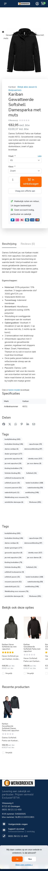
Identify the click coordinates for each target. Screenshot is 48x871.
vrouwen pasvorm (13, 488)
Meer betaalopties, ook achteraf (24, 14)
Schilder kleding (12, 473)
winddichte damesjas (14, 502)
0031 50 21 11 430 (11, 809)
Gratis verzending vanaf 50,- (6, 14)
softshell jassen (12, 483)
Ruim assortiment (35, 12)
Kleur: (11, 166)
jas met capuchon (13, 463)
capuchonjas (35, 444)
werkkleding (32, 492)
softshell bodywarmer (14, 478)
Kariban (12, 86)
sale (40, 156)
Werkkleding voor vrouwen (16, 497)
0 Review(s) (13, 120)
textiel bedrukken (34, 483)
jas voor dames (34, 463)
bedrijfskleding (12, 439)
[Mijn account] (37, 4)
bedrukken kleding (14, 444)
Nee (30, 859)
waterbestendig (35, 488)
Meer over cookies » (24, 865)
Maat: (11, 156)
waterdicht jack (12, 492)
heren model (14, 389)
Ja (17, 859)
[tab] (28, 244)
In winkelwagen (31, 182)
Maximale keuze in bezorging (15, 16)
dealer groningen (13, 454)
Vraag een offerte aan (25, 190)
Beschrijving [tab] (9, 244)
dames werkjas (11, 449)
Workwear (35, 502)
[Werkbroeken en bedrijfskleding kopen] (24, 3)
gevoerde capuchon (13, 459)
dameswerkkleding (33, 449)
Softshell (31, 473)
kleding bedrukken (13, 468)
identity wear (35, 459)
